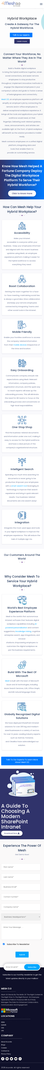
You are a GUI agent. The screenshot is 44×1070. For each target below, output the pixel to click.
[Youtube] (15, 1058)
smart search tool (19, 486)
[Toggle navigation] (41, 4)
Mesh (7, 681)
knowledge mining (23, 631)
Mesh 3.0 (5, 99)
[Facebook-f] (2, 1058)
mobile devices (20, 345)
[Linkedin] (7, 1058)
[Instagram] (20, 1058)
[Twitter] (11, 1058)
